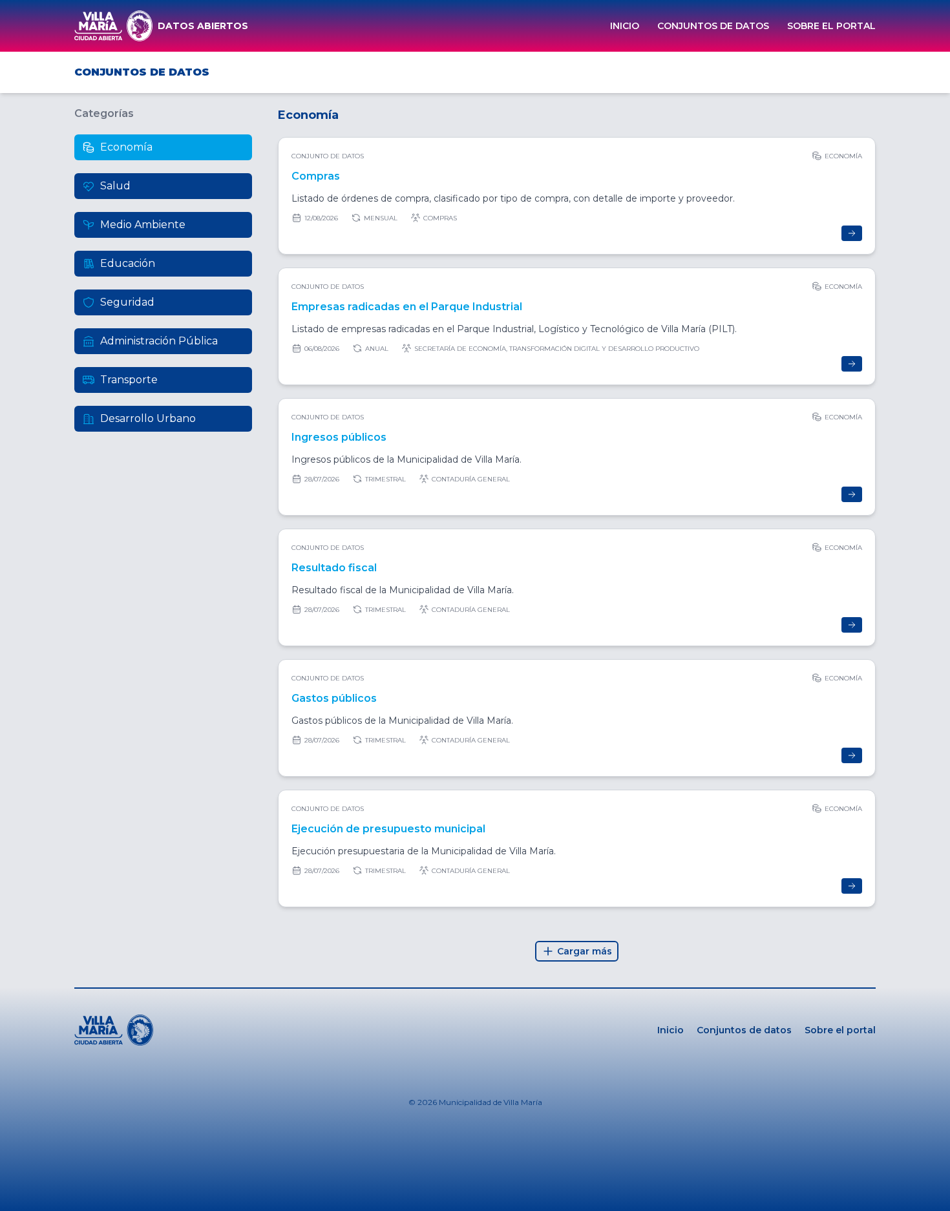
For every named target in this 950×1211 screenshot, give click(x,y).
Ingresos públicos (338, 437)
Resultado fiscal (334, 568)
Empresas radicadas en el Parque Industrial (406, 306)
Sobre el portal (831, 26)
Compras (315, 176)
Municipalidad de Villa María (490, 1102)
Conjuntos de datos (713, 26)
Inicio (624, 26)
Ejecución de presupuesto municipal (388, 829)
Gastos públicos (334, 698)
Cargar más (584, 951)
